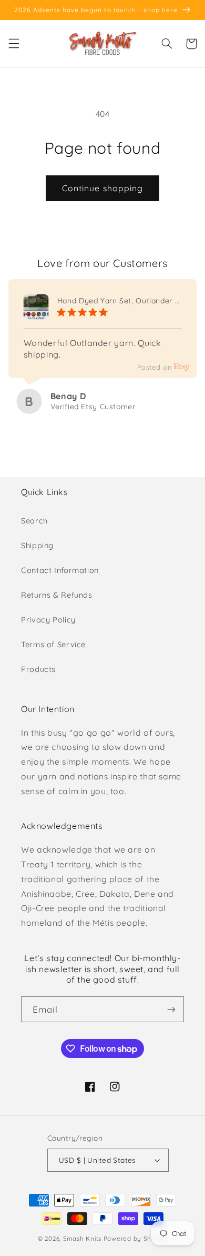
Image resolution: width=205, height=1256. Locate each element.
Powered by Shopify (135, 1238)
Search (34, 521)
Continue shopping (102, 188)
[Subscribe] (171, 1009)
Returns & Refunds (57, 595)
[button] (14, 44)
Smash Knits (82, 1238)
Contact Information (60, 570)
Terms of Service (53, 644)
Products (38, 669)
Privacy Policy (48, 620)
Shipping (37, 545)
